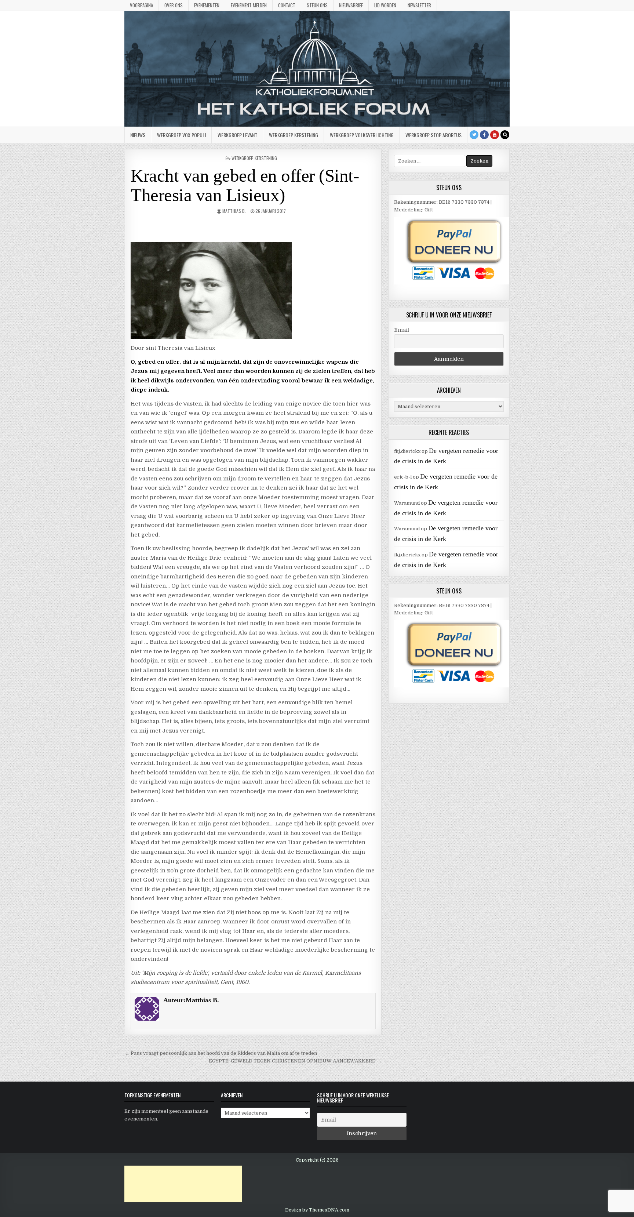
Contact (286, 5)
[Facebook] (484, 134)
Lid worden (385, 5)
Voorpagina (141, 5)
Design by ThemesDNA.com (317, 1210)
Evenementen (206, 5)
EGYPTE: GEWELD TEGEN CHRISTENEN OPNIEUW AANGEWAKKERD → (295, 1061)
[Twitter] (474, 134)
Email (401, 330)
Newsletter (419, 5)
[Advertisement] (183, 1184)
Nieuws (137, 135)
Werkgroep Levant (237, 135)
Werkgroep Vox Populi (181, 135)
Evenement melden (249, 5)
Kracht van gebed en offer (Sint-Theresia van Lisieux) (245, 185)
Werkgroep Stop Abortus (433, 135)
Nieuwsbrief (351, 5)
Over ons (173, 5)
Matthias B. (234, 211)
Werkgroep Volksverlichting (362, 135)
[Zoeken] (504, 134)
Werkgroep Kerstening (293, 135)
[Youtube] (494, 134)
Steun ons (317, 5)
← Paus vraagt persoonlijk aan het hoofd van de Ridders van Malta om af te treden (221, 1053)
